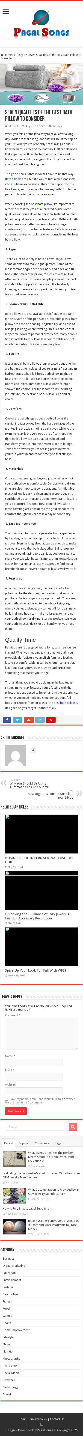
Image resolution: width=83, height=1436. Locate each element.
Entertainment (12, 1280)
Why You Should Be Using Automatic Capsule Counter (29, 784)
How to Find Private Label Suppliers (26, 1208)
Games (7, 1315)
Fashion (8, 1287)
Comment (12, 1015)
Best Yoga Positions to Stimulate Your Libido (50, 794)
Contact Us (57, 1419)
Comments (42, 1143)
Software (9, 1380)
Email (9, 1070)
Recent (8, 1143)
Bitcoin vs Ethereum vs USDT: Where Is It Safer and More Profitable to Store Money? (53, 1225)
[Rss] (41, 1424)
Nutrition (8, 1351)
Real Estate (10, 1366)
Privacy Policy (38, 1419)
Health (7, 1323)
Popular (24, 1143)
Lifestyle (19, 54)
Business (8, 1258)
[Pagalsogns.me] (41, 23)
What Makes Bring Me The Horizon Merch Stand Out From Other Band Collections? (51, 1157)
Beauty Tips (10, 1294)
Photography (11, 1358)
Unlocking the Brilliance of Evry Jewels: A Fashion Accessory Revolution (37, 916)
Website (10, 1084)
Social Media (11, 1373)
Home (7, 54)
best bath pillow (41, 204)
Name (10, 1056)
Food (6, 1308)
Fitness (7, 1301)
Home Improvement (16, 1330)
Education (9, 1273)
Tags (58, 1143)
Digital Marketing (14, 1265)
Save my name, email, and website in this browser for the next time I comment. (40, 1100)
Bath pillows (13, 179)
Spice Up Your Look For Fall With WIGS (35, 970)
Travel (7, 1394)
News (6, 1344)
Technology (10, 1387)
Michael (13, 126)
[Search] (73, 1127)
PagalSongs (45, 1430)
